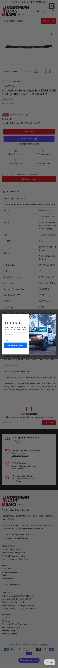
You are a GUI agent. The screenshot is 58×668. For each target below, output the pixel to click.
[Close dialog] (53, 316)
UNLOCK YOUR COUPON (15, 345)
